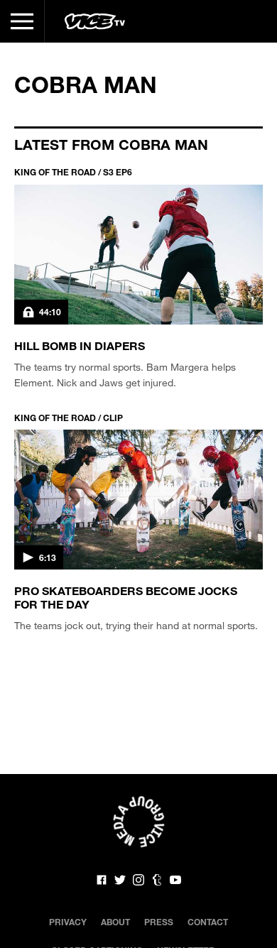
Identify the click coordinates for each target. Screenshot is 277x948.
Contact (208, 921)
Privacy (68, 921)
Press (158, 921)
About (115, 921)
